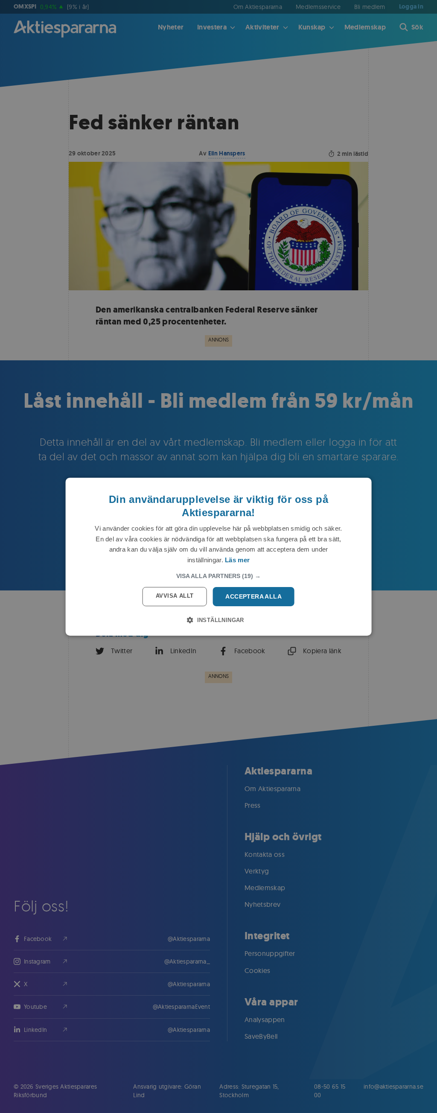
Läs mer (237, 560)
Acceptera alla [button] (253, 596)
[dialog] (219, 556)
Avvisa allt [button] (174, 596)
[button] (218, 576)
